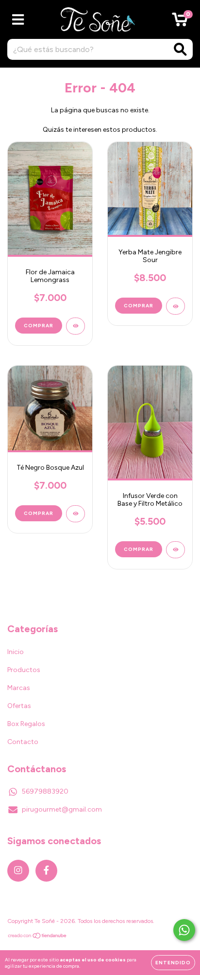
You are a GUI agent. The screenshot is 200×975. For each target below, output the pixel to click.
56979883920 (45, 791)
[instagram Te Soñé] (18, 871)
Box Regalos (26, 724)
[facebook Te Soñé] (46, 871)
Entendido (173, 962)
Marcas (18, 688)
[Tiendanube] (37, 937)
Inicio (15, 652)
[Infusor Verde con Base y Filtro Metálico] (175, 549)
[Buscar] (180, 49)
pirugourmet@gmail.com (62, 809)
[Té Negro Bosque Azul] (75, 513)
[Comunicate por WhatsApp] (184, 930)
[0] (180, 22)
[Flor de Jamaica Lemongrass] (75, 326)
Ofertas (19, 706)
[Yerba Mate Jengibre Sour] (175, 306)
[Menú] (18, 19)
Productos (23, 670)
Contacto (22, 742)
